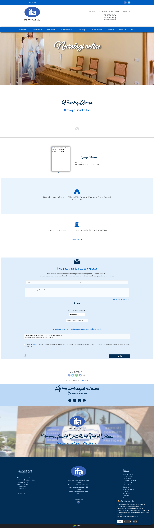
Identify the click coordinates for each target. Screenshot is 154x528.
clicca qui (135, 516)
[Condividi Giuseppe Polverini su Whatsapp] (76, 376)
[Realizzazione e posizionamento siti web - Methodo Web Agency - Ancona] (77, 527)
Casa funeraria (22, 29)
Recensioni (122, 29)
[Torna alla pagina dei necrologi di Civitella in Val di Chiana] (77, 129)
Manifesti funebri (129, 498)
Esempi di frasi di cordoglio (120, 299)
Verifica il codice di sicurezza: (77, 310)
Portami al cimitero (76, 239)
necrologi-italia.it (84, 380)
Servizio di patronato (131, 485)
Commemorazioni (96, 29)
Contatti (133, 29)
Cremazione (51, 29)
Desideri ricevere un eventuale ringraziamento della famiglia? (77, 329)
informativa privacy (36, 344)
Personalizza (127, 521)
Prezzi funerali (37, 29)
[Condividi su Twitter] (129, 2)
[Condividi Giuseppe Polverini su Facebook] (69, 376)
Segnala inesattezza (147, 367)
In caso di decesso (67, 29)
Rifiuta (135, 521)
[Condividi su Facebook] (125, 2)
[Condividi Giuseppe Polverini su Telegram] (80, 376)
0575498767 (23, 486)
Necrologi (82, 29)
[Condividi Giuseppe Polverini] (84, 376)
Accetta (120, 521)
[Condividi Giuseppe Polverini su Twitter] (72, 376)
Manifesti (111, 29)
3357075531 (22, 489)
